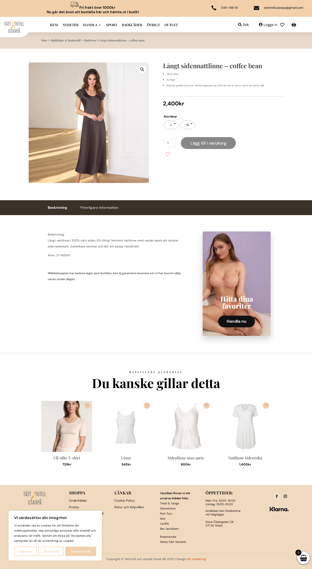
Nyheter (71, 25)
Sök (246, 24)
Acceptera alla (81, 551)
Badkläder (132, 25)
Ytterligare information (99, 207)
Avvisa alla (51, 551)
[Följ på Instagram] (285, 496)
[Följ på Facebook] (276, 496)
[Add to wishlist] (168, 154)
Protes (74, 507)
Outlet (171, 25)
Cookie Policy (124, 500)
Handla (90, 25)
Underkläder (78, 500)
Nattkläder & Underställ (66, 40)
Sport (111, 25)
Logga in (270, 24)
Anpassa (25, 551)
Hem (54, 25)
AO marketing (196, 559)
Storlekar (170, 116)
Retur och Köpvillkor (129, 507)
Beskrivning (57, 207)
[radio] (171, 125)
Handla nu (236, 321)
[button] (142, 69)
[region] (55, 535)
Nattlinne (90, 40)
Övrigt (153, 25)
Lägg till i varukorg (208, 143)
